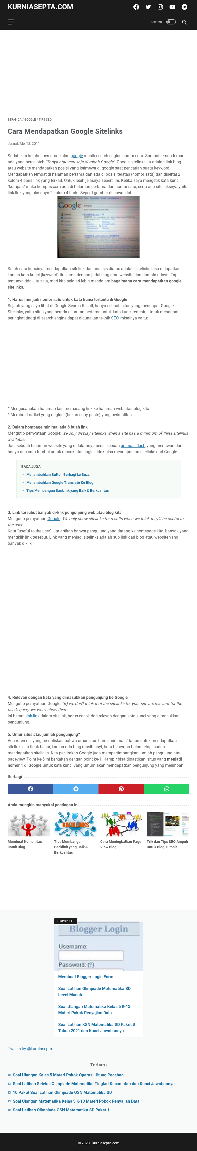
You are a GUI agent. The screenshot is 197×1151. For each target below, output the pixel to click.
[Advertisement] (98, 74)
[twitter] (147, 7)
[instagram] (159, 7)
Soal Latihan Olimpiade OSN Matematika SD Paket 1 (61, 1110)
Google (53, 518)
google (77, 155)
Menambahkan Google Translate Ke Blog (59, 482)
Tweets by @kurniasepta (30, 1048)
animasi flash (133, 445)
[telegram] (183, 7)
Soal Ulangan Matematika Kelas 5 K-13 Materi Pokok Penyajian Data (76, 1101)
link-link (32, 715)
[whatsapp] (166, 789)
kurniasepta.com (40, 7)
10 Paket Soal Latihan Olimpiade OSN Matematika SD (62, 1092)
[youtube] (171, 7)
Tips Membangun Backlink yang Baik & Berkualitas (67, 490)
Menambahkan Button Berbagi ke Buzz (58, 474)
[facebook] (135, 7)
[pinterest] (121, 789)
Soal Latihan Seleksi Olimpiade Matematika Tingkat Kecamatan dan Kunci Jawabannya (94, 1083)
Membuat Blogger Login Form (85, 976)
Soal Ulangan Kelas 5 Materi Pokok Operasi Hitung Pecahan (68, 1075)
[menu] (14, 22)
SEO (115, 318)
